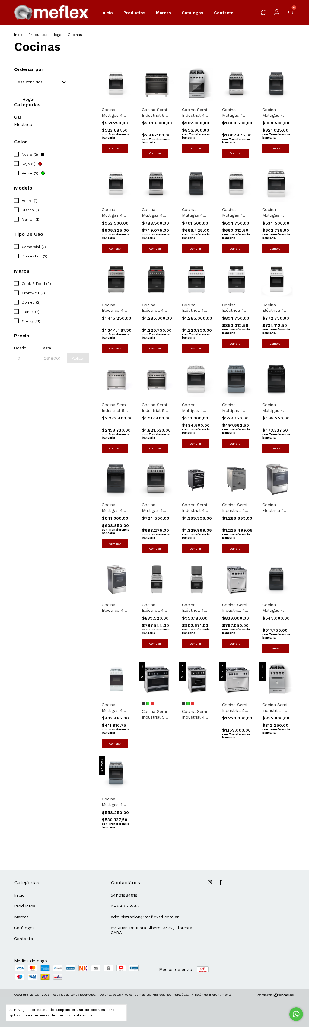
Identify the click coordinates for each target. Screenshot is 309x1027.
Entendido (83, 1015)
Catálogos (192, 12)
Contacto (224, 12)
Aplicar (78, 358)
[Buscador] (263, 13)
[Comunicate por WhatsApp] (296, 1014)
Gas (18, 117)
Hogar (58, 35)
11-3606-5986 (125, 906)
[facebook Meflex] (220, 882)
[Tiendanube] (276, 995)
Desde (20, 348)
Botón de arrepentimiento (213, 994)
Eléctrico (23, 124)
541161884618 (124, 895)
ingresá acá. (181, 994)
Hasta (46, 348)
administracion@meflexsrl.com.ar (145, 916)
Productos (134, 12)
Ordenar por (28, 69)
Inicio (107, 12)
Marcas (163, 12)
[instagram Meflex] (209, 882)
